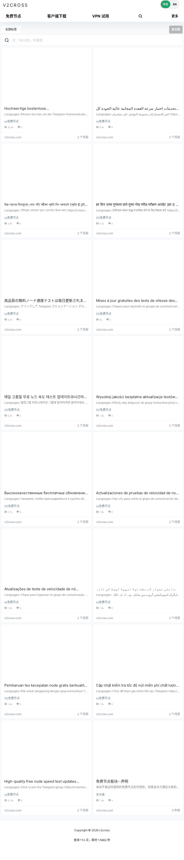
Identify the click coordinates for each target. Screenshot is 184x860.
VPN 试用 (100, 16)
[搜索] (140, 16)
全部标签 (11, 29)
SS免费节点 (103, 217)
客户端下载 (56, 16)
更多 (175, 16)
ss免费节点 (11, 121)
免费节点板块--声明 (112, 781)
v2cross (104, 830)
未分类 (100, 794)
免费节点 (13, 16)
